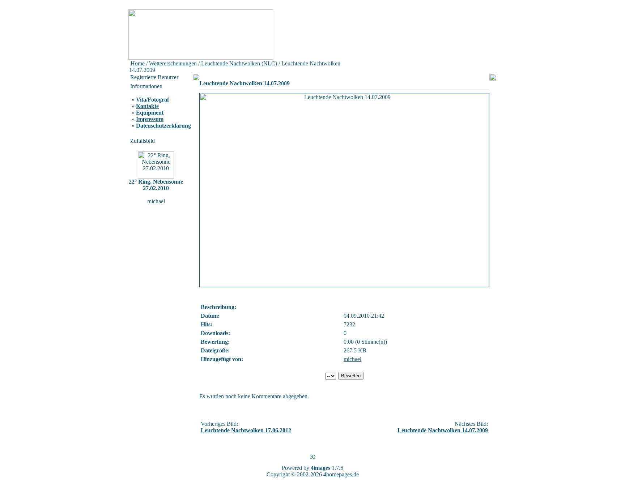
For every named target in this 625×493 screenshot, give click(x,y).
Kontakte (147, 106)
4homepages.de (341, 474)
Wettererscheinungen (173, 63)
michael (352, 359)
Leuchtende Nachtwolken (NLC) (239, 63)
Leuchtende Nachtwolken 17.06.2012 (246, 430)
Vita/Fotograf (152, 100)
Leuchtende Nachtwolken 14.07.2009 (442, 430)
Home (138, 63)
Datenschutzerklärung (163, 126)
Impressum (149, 119)
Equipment (149, 113)
